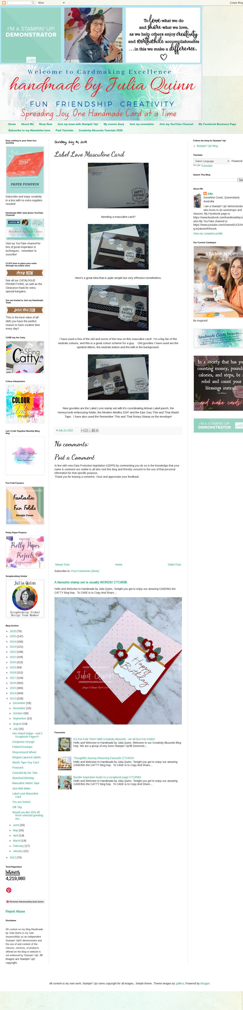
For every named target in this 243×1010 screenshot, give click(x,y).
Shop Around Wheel (24, 752)
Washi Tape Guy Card (25, 762)
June (16, 825)
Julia (210, 193)
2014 (13, 693)
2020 (13, 662)
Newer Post (62, 564)
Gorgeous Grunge (23, 741)
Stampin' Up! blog (207, 145)
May (16, 830)
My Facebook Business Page (217, 124)
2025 (13, 636)
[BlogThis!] (86, 430)
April (16, 835)
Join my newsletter (141, 124)
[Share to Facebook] (93, 430)
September (20, 718)
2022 (13, 651)
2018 (13, 672)
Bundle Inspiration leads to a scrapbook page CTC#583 (107, 777)
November (19, 708)
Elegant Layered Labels (26, 757)
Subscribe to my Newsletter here (29, 130)
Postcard (17, 767)
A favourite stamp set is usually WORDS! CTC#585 (90, 582)
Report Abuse (15, 911)
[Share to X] (90, 430)
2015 (13, 688)
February (19, 845)
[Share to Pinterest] (97, 430)
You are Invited (21, 801)
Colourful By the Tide (24, 772)
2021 (13, 656)
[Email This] (82, 430)
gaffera (180, 983)
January (18, 851)
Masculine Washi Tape (25, 783)
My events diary (114, 124)
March (17, 840)
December (19, 703)
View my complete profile (208, 233)
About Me (27, 124)
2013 (13, 698)
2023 (13, 646)
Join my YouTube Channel (176, 124)
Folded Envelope (22, 746)
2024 (13, 641)
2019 (13, 667)
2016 (13, 682)
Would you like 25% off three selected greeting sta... (27, 815)
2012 (13, 857)
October (18, 713)
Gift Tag (17, 807)
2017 (13, 677)
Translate (206, 165)
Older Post (174, 564)
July (16, 728)
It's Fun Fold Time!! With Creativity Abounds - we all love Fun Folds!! (114, 739)
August (17, 723)
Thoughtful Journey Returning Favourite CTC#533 (103, 758)
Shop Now (45, 124)
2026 (13, 631)
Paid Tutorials (64, 130)
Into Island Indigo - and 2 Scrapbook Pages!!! (27, 735)
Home (12, 124)
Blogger (205, 983)
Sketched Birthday (23, 778)
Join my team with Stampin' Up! (78, 124)
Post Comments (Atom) (85, 571)
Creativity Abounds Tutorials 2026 (101, 130)
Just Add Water (21, 788)
